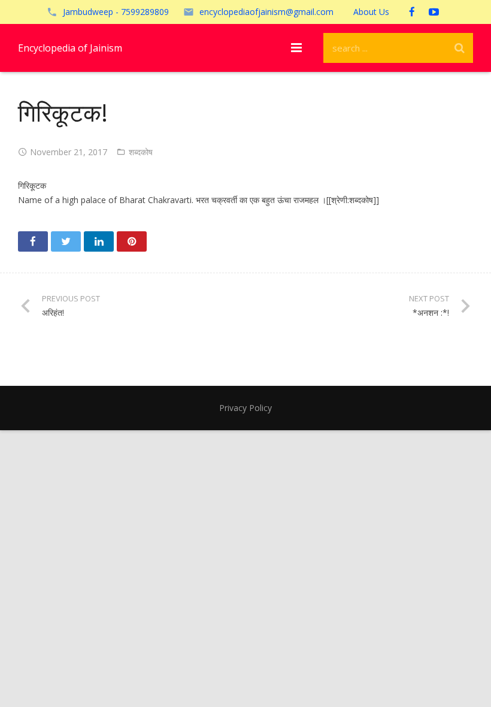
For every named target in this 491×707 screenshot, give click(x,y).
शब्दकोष (141, 152)
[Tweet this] (66, 241)
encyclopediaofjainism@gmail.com (266, 11)
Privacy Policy (245, 407)
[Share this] (33, 241)
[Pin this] (132, 241)
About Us (371, 11)
